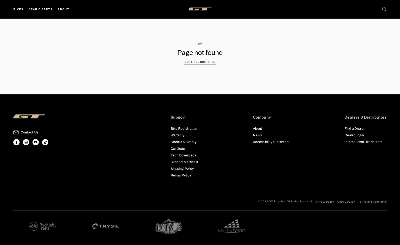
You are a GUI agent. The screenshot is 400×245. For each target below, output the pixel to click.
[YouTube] (35, 142)
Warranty (178, 135)
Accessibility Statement (271, 142)
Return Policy (181, 175)
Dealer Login (354, 135)
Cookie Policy (346, 201)
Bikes (18, 9)
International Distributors (363, 142)
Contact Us (29, 132)
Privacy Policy (325, 201)
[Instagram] (26, 142)
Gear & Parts (41, 9)
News (257, 135)
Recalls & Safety (183, 142)
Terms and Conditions (372, 201)
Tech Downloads (183, 155)
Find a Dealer (355, 128)
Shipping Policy (182, 168)
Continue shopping (200, 62)
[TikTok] (45, 142)
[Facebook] (16, 142)
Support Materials (184, 162)
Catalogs (178, 148)
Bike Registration (184, 128)
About (63, 9)
